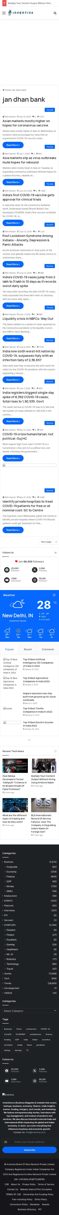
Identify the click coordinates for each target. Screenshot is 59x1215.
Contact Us (12, 1189)
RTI (6, 915)
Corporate (12, 866)
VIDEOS (8, 993)
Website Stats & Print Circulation (36, 1189)
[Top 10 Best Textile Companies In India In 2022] (12, 713)
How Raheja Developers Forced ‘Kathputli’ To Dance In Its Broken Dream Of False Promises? (15, 782)
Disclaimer (35, 1204)
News (29, 1045)
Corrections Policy (19, 1204)
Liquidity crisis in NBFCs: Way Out (28, 318)
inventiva (46, 1039)
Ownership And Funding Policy (38, 1194)
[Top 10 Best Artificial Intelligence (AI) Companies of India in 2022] (12, 666)
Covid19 (7, 1034)
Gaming (11, 944)
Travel (10, 968)
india (26, 1039)
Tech (6, 978)
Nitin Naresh (10, 116)
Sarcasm (8, 920)
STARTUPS (10, 925)
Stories (7, 973)
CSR (7, 1184)
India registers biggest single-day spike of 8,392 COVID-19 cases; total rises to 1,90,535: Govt (28, 396)
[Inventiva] (20, 13)
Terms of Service (46, 1184)
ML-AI (10, 954)
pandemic (40, 1045)
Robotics (11, 959)
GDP (9, 881)
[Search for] (55, 14)
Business (8, 862)
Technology (13, 964)
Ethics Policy (41, 1199)
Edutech (11, 930)
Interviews (9, 910)
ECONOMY (20, 1034)
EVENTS (8, 900)
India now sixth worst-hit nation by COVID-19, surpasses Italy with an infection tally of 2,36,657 (29, 355)
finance (49, 1034)
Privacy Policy (29, 1184)
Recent (28, 649)
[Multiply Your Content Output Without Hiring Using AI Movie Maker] (43, 766)
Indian (35, 1039)
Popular (9, 649)
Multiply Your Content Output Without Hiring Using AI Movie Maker (43, 779)
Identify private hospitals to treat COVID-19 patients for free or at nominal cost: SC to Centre (28, 505)
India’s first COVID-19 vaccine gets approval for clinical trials (28, 197)
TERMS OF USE (13, 1194)
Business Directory (27, 1209)
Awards (45, 1204)
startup (7, 1050)
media (19, 1045)
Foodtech (12, 939)
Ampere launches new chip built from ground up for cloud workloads (39, 696)
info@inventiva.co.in (36, 1132)
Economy (12, 871)
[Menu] (4, 14)
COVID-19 (45, 1029)
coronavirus (31, 1029)
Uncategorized (11, 988)
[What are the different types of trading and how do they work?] (15, 805)
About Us (15, 1184)
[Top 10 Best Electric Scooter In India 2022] (12, 727)
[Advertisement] (29, 53)
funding (7, 1039)
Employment (10, 896)
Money (10, 886)
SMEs (10, 891)
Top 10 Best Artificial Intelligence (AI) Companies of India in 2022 (38, 662)
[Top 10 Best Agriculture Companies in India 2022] (12, 683)
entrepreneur (35, 1034)
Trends (7, 983)
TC (27, 1050)
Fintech (10, 934)
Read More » (13, 145)
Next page (46, 542)
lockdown (8, 1045)
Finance (11, 876)
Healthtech (12, 949)
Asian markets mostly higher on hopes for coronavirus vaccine (26, 123)
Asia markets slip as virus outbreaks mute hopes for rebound (29, 160)
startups (18, 1050)
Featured (8, 905)
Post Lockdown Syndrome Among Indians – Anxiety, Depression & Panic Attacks (28, 240)
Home (7, 90)
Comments (48, 649)
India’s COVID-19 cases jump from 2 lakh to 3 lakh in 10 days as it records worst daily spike (29, 281)
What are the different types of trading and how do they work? (15, 818)
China (19, 1029)
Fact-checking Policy (22, 1199)
